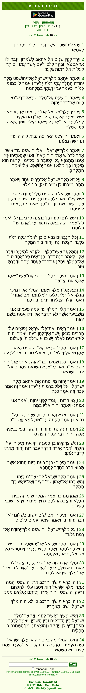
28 (81, 529)
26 (81, 495)
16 (81, 328)
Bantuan (35, 681)
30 (81, 562)
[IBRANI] (48, 22)
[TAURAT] (31, 26)
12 (81, 251)
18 (81, 361)
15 (81, 309)
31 (81, 582)
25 (81, 476)
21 (81, 414)
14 (81, 290)
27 (81, 515)
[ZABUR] (44, 26)
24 (81, 462)
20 (81, 400)
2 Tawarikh (41, 35)
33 (81, 615)
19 (81, 381)
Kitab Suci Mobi (48, 685)
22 (81, 429)
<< (31, 35)
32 (81, 601)
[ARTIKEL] (43, 30)
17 (81, 347)
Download (50, 681)
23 (81, 443)
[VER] (36, 22)
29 (81, 543)
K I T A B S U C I (43, 6)
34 (81, 639)
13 (81, 275)
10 (81, 217)
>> (55, 35)
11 (81, 237)
